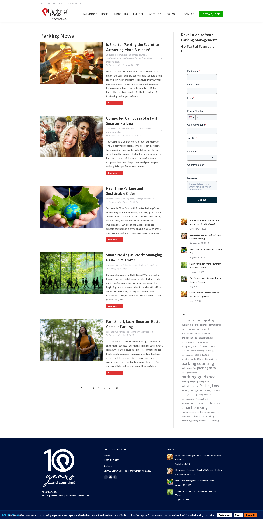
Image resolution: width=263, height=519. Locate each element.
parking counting (139, 55)
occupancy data (189, 346)
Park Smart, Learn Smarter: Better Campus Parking (205, 280)
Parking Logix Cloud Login (71, 3)
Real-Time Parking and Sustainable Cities (205, 251)
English (6, 514)
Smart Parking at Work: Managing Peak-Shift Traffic (205, 265)
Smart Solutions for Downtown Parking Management (204, 294)
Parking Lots (209, 386)
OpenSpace (207, 346)
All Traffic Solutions (75, 495)
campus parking (205, 320)
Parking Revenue (188, 395)
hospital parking (203, 337)
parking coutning (189, 368)
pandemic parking (197, 351)
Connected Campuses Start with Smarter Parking (205, 236)
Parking (209, 350)
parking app (187, 355)
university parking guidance (195, 420)
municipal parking (114, 198)
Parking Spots (202, 399)
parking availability (191, 359)
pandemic (185, 351)
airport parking (188, 320)
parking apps (201, 354)
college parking (190, 324)
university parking (114, 132)
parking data (206, 368)
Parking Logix (189, 381)
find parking (187, 337)
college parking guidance (210, 325)
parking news (128, 58)
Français (15, 514)
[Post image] (184, 221)
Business (110, 55)
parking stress (189, 403)
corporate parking (123, 55)
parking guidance (113, 58)
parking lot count (204, 381)
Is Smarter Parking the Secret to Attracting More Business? (204, 222)
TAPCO (44, 495)
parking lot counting (190, 386)
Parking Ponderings (143, 58)
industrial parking (131, 265)
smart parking (195, 407)
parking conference (210, 359)
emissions (206, 333)
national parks (202, 342)
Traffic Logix (57, 495)
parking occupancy (212, 390)
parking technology (208, 403)
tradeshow (186, 417)
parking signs (188, 398)
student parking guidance (208, 412)
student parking (144, 128)
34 (116, 387)
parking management (192, 390)
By (113, 65)
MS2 (89, 495)
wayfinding (214, 421)
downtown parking (191, 333)
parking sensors (203, 394)
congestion (186, 329)
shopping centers (113, 62)
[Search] (101, 3)
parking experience (189, 372)
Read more (112, 103)
